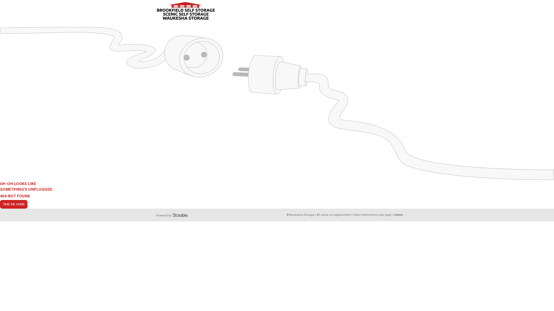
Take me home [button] (14, 204)
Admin (398, 214)
